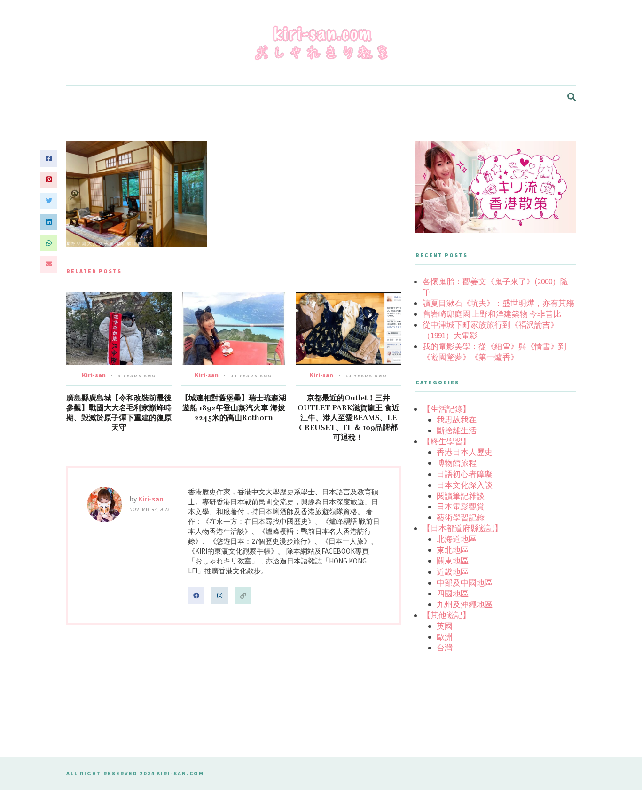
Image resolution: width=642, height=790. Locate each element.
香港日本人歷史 (465, 452)
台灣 (445, 647)
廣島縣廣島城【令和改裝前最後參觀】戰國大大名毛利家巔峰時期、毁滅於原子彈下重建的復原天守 (119, 412)
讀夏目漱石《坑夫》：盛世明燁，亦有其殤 (498, 303)
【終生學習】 (446, 441)
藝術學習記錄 (461, 517)
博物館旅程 (457, 463)
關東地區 (453, 560)
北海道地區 (457, 539)
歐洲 (445, 637)
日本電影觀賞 (461, 506)
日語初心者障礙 (465, 474)
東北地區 (453, 550)
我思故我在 (457, 420)
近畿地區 (453, 572)
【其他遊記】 (446, 615)
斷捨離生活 (457, 430)
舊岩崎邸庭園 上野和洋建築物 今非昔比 (492, 314)
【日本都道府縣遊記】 (462, 528)
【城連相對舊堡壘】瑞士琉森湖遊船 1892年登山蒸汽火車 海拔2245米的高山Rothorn (233, 407)
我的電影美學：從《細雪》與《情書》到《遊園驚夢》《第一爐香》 (494, 351)
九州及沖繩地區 (465, 604)
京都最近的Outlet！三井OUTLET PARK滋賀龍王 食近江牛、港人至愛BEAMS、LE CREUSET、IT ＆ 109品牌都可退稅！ (348, 417)
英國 (445, 626)
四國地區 (453, 593)
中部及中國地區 (465, 583)
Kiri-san (94, 375)
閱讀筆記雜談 (461, 496)
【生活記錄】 (446, 409)
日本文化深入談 (465, 485)
